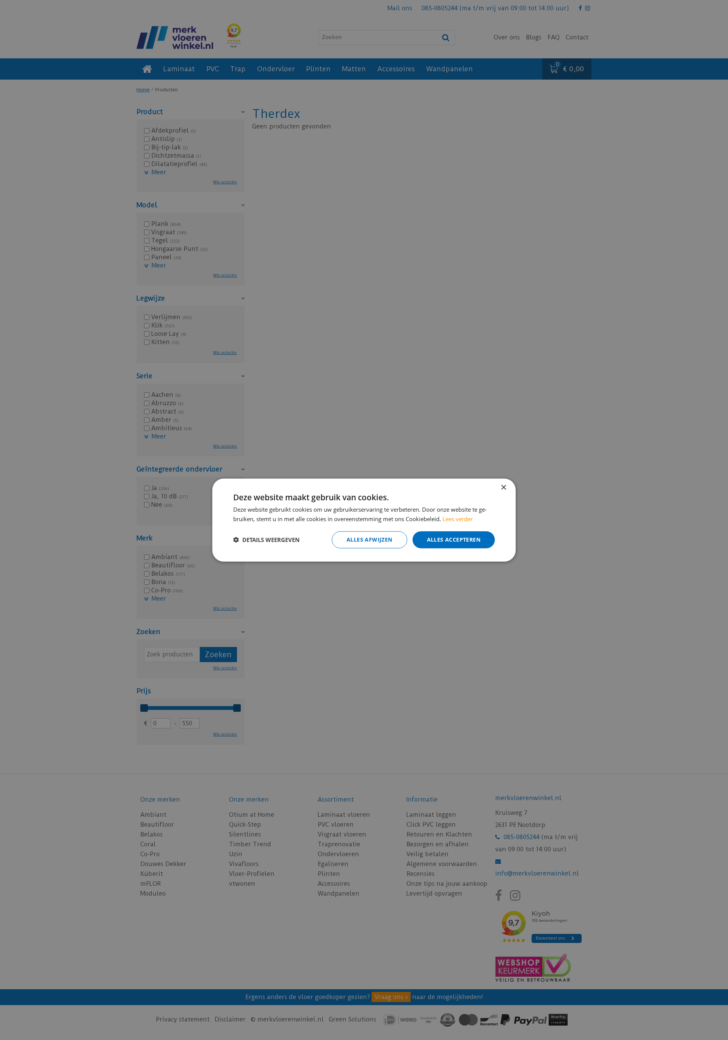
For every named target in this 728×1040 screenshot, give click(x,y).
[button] (266, 540)
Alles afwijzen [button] (369, 539)
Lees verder (457, 519)
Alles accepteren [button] (453, 539)
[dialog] (364, 520)
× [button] (503, 487)
